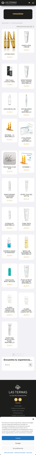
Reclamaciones (18, 413)
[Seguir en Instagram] (20, 399)
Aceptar (18, 438)
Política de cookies (8, 452)
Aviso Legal (29, 452)
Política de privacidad (19, 452)
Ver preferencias (18, 448)
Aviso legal (18, 406)
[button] (33, 419)
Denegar (18, 443)
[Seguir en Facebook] (16, 399)
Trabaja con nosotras (18, 415)
